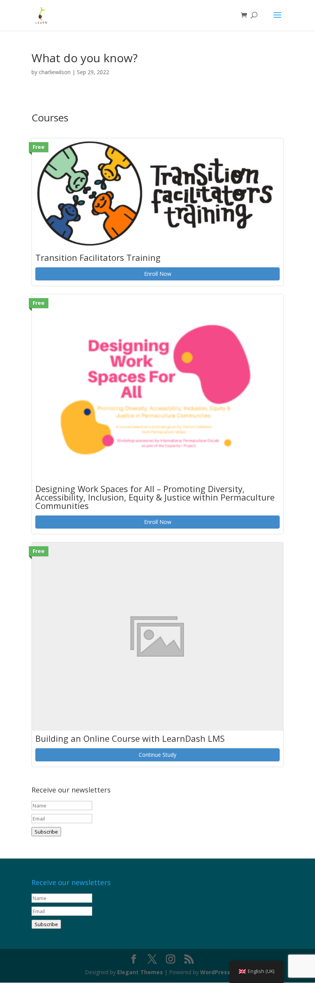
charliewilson (55, 72)
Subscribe (46, 831)
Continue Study (157, 754)
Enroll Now (157, 273)
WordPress (215, 972)
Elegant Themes (140, 972)
